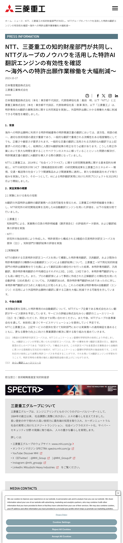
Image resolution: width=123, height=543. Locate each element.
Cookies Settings (61, 522)
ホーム (8, 20)
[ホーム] (25, 8)
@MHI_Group (38, 458)
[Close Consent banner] (118, 493)
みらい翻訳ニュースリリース (26, 362)
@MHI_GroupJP (62, 458)
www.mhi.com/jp (62, 444)
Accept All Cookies (61, 536)
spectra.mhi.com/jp (59, 448)
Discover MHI (31, 453)
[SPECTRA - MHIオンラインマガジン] (61, 389)
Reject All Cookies (61, 529)
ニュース (18, 20)
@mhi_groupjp (33, 462)
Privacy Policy (61, 515)
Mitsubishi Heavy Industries (39, 467)
